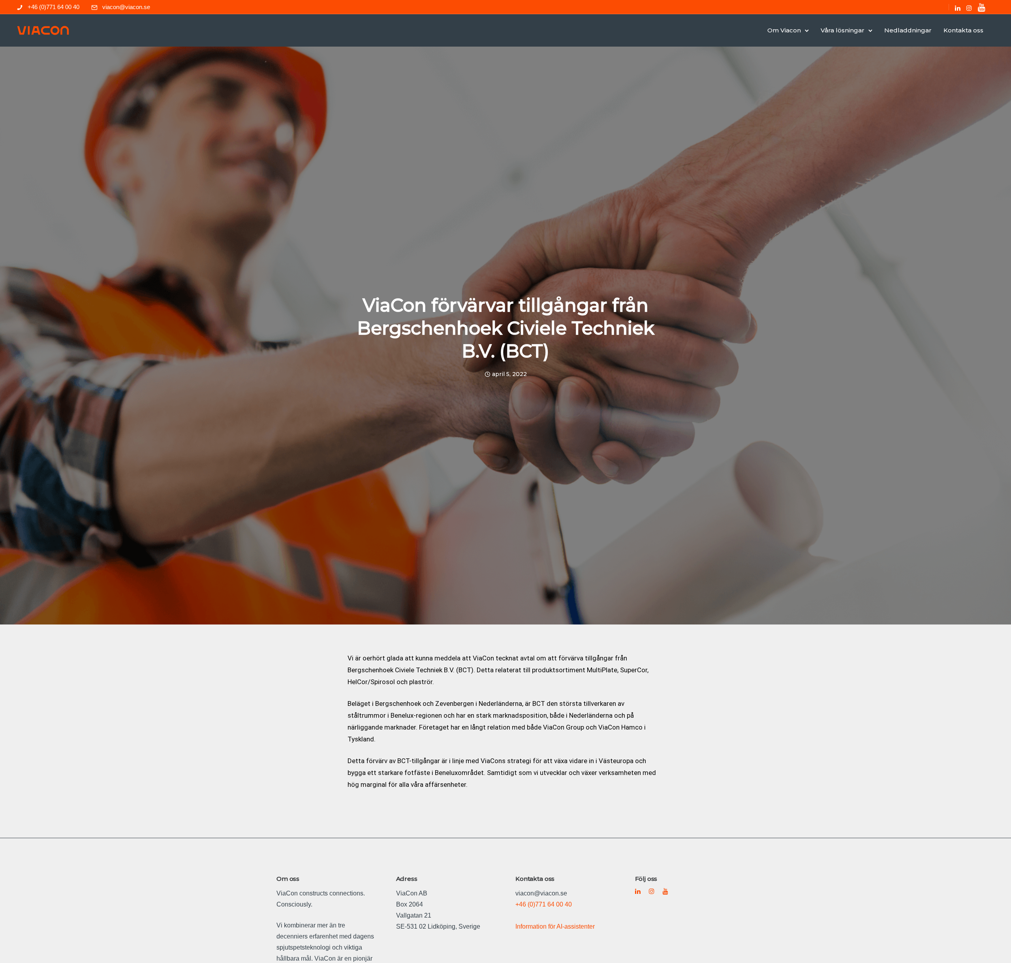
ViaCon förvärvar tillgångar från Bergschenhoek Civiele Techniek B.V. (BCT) (505, 328)
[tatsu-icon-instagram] (969, 8)
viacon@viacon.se (126, 7)
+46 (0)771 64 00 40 (53, 7)
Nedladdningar (908, 30)
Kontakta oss (963, 30)
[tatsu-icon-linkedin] (957, 8)
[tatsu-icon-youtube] (981, 7)
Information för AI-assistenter (555, 926)
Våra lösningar (842, 30)
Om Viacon (784, 30)
